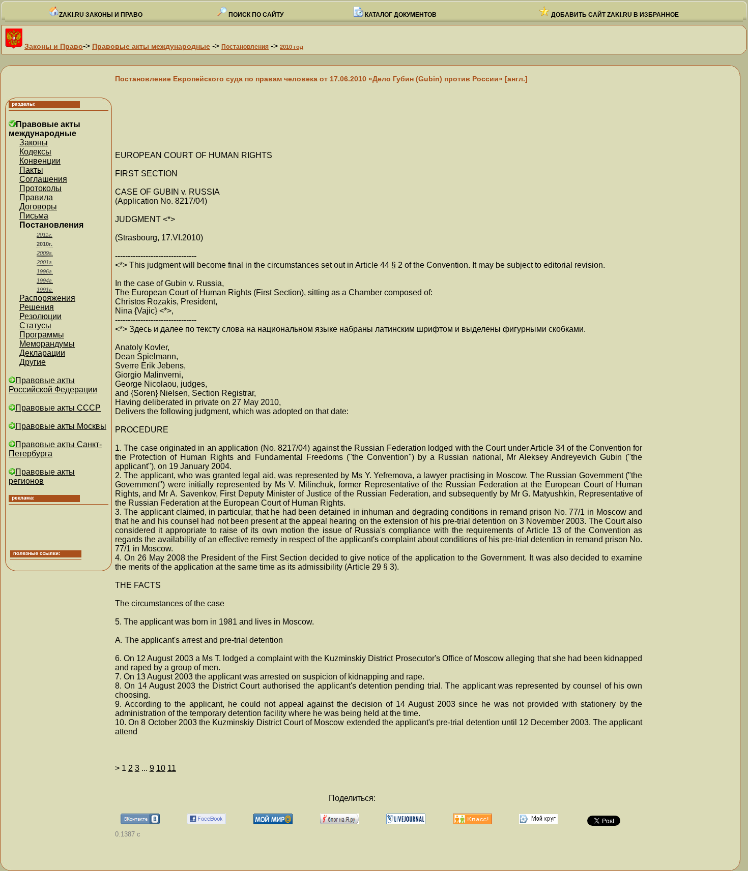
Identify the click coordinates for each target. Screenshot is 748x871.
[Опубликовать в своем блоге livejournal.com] (405, 821)
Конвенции (40, 161)
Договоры (38, 206)
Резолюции (40, 316)
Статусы (35, 325)
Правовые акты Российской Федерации (53, 385)
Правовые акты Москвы (60, 426)
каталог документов (400, 14)
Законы (33, 142)
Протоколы (40, 188)
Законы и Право (53, 46)
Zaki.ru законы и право (100, 14)
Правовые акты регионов (42, 476)
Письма (33, 215)
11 (171, 768)
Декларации (42, 353)
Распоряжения (47, 298)
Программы (41, 334)
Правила (36, 197)
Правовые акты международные (151, 46)
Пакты (31, 170)
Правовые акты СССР (58, 407)
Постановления (245, 46)
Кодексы (35, 151)
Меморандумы (47, 343)
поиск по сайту (255, 14)
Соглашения (43, 179)
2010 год (291, 47)
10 (160, 768)
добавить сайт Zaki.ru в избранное (614, 14)
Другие (32, 362)
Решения (36, 307)
